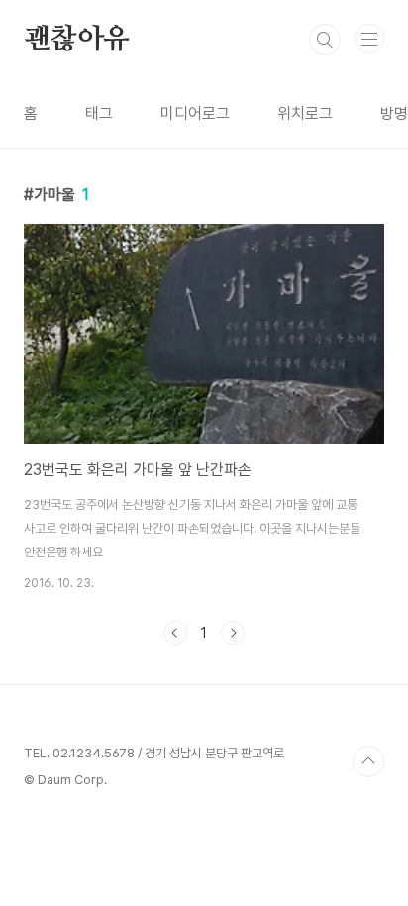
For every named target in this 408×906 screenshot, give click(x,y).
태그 (99, 113)
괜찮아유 (77, 39)
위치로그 (305, 113)
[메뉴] (369, 38)
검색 (325, 39)
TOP (368, 761)
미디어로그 (195, 113)
